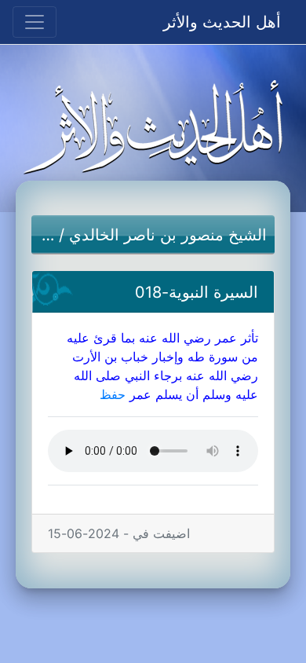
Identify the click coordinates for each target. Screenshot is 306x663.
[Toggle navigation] (34, 22)
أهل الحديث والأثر (222, 22)
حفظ (113, 394)
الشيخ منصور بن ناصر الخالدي (168, 234)
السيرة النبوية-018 (196, 292)
